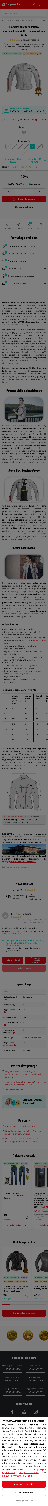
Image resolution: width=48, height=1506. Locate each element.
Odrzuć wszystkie (24, 1492)
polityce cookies (28, 1472)
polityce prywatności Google (17, 1476)
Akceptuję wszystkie (24, 1484)
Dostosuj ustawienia (24, 1500)
